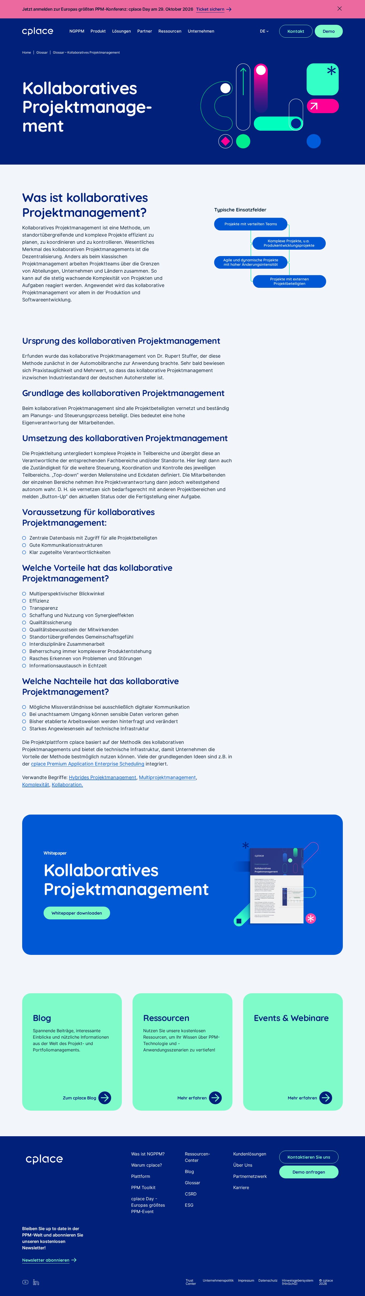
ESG (189, 1205)
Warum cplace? (146, 1165)
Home (26, 52)
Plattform (140, 1176)
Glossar (42, 52)
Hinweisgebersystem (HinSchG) (297, 1282)
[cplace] (37, 31)
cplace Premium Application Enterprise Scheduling (87, 764)
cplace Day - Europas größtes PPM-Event (148, 1205)
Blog (189, 1171)
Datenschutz (268, 1280)
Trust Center (191, 1282)
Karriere (241, 1187)
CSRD (191, 1194)
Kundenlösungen (249, 1154)
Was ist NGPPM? (148, 1154)
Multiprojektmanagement (167, 777)
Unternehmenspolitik (218, 1280)
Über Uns (242, 1165)
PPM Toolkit (143, 1187)
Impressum (246, 1280)
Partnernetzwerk (250, 1176)
